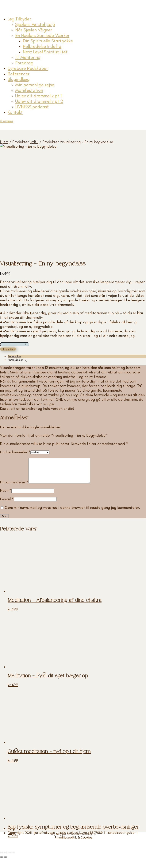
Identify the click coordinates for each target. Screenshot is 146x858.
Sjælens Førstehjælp (35, 24)
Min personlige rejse (34, 84)
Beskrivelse (14, 356)
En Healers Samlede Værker (42, 35)
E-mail (7, 499)
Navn (5, 490)
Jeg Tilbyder (19, 19)
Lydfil (34, 141)
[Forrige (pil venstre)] (1, 857)
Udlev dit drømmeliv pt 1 (38, 95)
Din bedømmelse (15, 452)
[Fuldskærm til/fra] (5, 852)
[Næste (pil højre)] (5, 857)
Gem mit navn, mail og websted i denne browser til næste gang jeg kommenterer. (72, 507)
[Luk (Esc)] (13, 852)
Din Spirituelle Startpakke (48, 41)
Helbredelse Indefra (42, 46)
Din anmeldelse (14, 482)
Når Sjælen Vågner (33, 30)
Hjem (4, 141)
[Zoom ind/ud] (1, 852)
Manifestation (29, 90)
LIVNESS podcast (32, 106)
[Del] (9, 852)
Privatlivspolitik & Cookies (73, 837)
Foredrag (24, 62)
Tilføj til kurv (8, 349)
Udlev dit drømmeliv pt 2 (39, 101)
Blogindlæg (18, 79)
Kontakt (15, 112)
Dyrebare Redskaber (28, 68)
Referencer (18, 73)
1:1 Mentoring (27, 57)
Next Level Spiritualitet (45, 52)
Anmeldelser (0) (17, 360)
